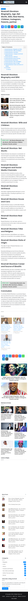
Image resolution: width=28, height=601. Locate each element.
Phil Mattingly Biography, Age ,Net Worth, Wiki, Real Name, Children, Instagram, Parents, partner (7, 433)
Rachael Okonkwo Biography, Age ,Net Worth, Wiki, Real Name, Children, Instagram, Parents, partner (6, 327)
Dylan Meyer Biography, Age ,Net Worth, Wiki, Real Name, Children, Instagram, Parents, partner (7, 417)
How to (4, 566)
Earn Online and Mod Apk (8, 570)
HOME (3, 596)
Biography (7, 6)
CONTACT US (9, 596)
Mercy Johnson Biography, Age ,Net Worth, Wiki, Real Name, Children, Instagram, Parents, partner (16, 500)
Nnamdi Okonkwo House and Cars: (13, 58)
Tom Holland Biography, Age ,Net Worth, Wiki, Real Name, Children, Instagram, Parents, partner (17, 546)
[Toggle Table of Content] (24, 47)
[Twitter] (7, 356)
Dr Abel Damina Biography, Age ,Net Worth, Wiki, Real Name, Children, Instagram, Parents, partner (20, 435)
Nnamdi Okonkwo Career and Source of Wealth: (14, 65)
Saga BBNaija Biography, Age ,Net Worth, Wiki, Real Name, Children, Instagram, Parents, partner (17, 510)
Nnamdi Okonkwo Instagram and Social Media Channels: (14, 54)
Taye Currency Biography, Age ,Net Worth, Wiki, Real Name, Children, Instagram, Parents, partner (20, 417)
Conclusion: (7, 67)
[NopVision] (8, 2)
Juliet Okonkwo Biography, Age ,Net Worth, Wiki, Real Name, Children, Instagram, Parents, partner (18, 327)
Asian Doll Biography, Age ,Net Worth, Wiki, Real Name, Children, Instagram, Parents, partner (18, 100)
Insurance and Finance (8, 568)
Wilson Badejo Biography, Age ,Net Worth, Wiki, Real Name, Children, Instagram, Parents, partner (20, 451)
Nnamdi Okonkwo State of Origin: (12, 63)
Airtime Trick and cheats (8, 573)
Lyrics (4, 564)
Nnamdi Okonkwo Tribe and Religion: (13, 61)
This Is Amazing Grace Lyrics (14, 504)
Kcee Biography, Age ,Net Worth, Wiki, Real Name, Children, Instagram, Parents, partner (6, 344)
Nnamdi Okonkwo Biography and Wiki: (13, 49)
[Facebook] (3, 356)
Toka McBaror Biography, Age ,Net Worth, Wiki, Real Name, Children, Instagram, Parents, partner (15, 552)
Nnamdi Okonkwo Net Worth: (11, 52)
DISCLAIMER (14, 598)
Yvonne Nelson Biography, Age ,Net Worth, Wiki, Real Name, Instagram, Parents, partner (16, 534)
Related (9, 69)
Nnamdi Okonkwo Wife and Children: (13, 50)
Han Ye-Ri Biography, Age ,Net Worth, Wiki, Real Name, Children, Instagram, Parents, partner (16, 528)
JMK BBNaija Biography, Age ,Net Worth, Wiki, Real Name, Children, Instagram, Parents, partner (17, 540)
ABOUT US (15, 596)
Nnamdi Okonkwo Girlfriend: (11, 56)
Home (3, 6)
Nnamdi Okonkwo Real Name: (11, 60)
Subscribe (5, 588)
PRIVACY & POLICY (22, 596)
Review (4, 575)
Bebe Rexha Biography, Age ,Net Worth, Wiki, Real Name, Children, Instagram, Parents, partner (18, 107)
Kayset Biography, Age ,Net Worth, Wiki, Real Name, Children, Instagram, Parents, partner (6, 451)
